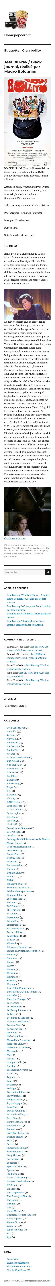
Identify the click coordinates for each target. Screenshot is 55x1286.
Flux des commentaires (19, 1266)
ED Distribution (15, 884)
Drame (43, 545)
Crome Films (13, 854)
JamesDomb (13, 545)
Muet (10, 1055)
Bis (8, 791)
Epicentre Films (15, 898)
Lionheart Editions (17, 1021)
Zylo (9, 1237)
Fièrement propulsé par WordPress (36, 1281)
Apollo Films (13, 750)
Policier (11, 1084)
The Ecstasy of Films (18, 1196)
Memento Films (15, 1043)
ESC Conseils (13, 906)
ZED (9, 1233)
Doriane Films (14, 872)
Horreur (7, 548)
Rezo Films (13, 1118)
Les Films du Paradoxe (19, 1017)
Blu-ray (11, 798)
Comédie (11, 835)
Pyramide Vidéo (15, 1114)
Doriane (11, 869)
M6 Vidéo (12, 1032)
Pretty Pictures (15, 1096)
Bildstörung (13, 783)
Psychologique (14, 1103)
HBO (9, 965)
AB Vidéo (11, 731)
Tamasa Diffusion (16, 1177)
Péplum (11, 1077)
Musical (11, 1058)
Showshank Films (16, 1148)
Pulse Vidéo (13, 1107)
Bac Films (12, 776)
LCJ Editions (13, 1006)
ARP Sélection (14, 761)
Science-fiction (15, 1136)
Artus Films (13, 768)
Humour (11, 984)
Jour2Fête (12, 995)
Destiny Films (14, 858)
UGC (9, 1207)
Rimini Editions (18, 548)
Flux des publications (18, 1262)
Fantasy (11, 939)
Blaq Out (11, 794)
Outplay (11, 1066)
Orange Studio (14, 1062)
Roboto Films (14, 1125)
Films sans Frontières (18, 947)
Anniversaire (13, 746)
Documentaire (14, 865)
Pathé (10, 1073)
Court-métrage (15, 850)
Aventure (12, 772)
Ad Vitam (12, 739)
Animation (12, 742)
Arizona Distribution (18, 757)
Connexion (13, 1259)
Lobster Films (14, 1025)
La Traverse (13, 1003)
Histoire (11, 969)
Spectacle (12, 1162)
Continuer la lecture (14, 538)
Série (9, 1140)
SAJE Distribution (16, 1133)
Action (10, 735)
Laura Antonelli (25, 551)
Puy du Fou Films (16, 1110)
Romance (12, 1129)
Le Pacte (11, 1014)
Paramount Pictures (17, 1069)
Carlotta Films (14, 809)
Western (11, 1226)
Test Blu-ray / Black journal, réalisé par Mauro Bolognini (23, 67)
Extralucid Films (15, 928)
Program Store (14, 1099)
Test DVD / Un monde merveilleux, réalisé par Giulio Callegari (26, 658)
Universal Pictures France (20, 1214)
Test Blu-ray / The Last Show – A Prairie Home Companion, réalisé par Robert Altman (28, 599)
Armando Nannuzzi (36, 548)
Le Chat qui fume (16, 1010)
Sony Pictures (14, 1155)
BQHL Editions (14, 802)
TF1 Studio (12, 1185)
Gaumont (12, 958)
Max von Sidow (10, 553)
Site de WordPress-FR (18, 1270)
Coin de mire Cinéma (18, 828)
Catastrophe (13, 813)
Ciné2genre (13, 817)
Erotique (11, 902)
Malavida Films (15, 1036)
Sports (10, 1170)
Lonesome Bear (15, 1029)
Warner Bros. (14, 1222)
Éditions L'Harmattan (18, 887)
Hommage (12, 977)
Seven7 (11, 1144)
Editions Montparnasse (19, 891)
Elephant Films (15, 895)
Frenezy (11, 954)
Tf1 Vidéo (12, 1188)
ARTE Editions (14, 765)
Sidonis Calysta (15, 1151)
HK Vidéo (12, 973)
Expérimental (14, 924)
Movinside (12, 1051)
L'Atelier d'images (16, 999)
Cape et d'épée (14, 805)
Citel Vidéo (12, 824)
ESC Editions (13, 910)
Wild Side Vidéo (15, 1229)
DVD (9, 880)
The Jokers (12, 1200)
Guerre (10, 962)
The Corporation (15, 1192)
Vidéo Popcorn (14, 1218)
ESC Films (12, 913)
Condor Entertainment (19, 846)
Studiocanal (13, 1174)
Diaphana (12, 861)
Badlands (12, 779)
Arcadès (11, 753)
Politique (11, 1088)
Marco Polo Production (19, 1040)
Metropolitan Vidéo (17, 1047)
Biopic (10, 787)
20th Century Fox (16, 727)
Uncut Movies (14, 1211)
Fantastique (13, 936)
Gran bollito (13, 551)
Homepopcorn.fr (17, 35)
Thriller (11, 1203)
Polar (9, 1081)
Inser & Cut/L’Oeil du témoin (22, 991)
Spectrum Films (15, 1166)
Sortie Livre (13, 1159)
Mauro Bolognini (40, 551)
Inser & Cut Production (19, 988)
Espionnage (13, 917)
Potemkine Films (16, 1092)
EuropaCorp (13, 921)
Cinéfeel (11, 820)
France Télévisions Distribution (23, 950)
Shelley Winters (25, 553)
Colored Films (14, 832)
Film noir (12, 943)
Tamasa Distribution (18, 1181)
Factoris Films (14, 932)
